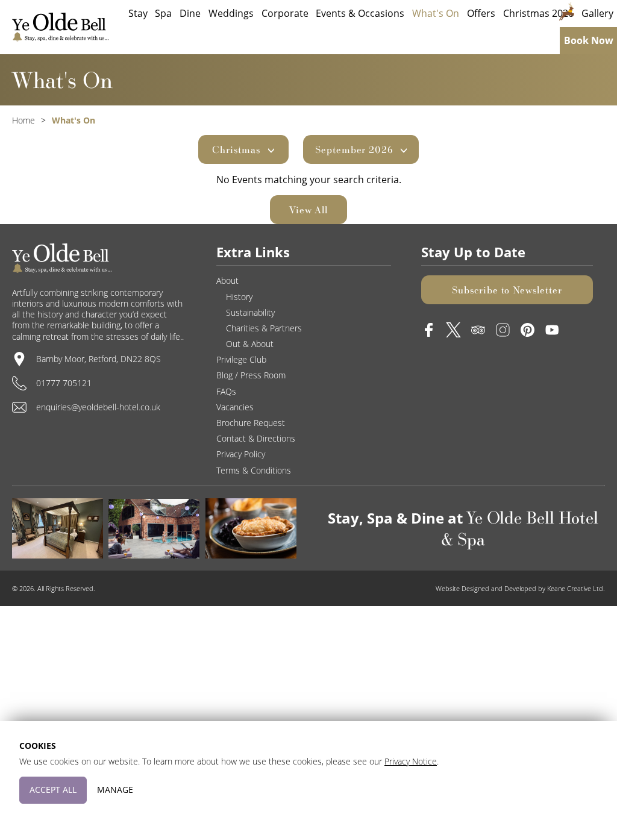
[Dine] (250, 528)
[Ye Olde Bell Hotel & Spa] (60, 27)
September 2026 (355, 149)
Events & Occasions (360, 13)
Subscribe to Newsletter (507, 290)
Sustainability (250, 312)
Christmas (237, 149)
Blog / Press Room (251, 375)
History (239, 296)
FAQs (226, 391)
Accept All (53, 789)
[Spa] (153, 529)
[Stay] (57, 528)
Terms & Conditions (253, 470)
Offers (481, 13)
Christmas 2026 (538, 13)
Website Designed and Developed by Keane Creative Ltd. (520, 588)
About (227, 280)
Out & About (250, 343)
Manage (115, 789)
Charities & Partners (264, 328)
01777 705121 (64, 383)
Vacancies (235, 407)
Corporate (285, 13)
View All (308, 210)
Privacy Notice (410, 761)
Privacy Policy (240, 454)
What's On (435, 13)
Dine (190, 13)
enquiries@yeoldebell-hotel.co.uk (98, 407)
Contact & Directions (255, 438)
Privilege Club (241, 359)
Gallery (597, 13)
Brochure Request (250, 422)
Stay (138, 13)
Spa (163, 13)
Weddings (231, 13)
